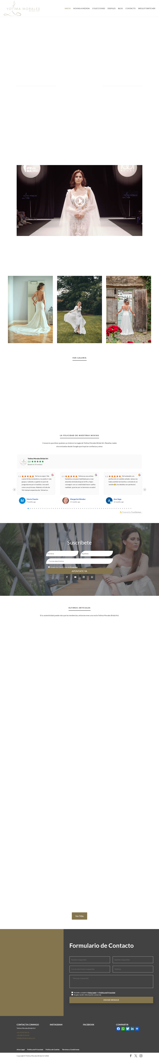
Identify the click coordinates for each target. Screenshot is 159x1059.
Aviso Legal (92, 993)
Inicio (68, 8)
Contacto (130, 8)
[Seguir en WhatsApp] (92, 577)
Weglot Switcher (146, 8)
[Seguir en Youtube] (75, 577)
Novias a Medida (81, 8)
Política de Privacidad (107, 993)
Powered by (131, 512)
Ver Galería (80, 358)
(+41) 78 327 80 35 (15, 951)
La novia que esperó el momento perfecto (38, 793)
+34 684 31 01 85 (23, 1035)
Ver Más (79, 916)
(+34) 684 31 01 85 (15, 958)
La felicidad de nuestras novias (79, 435)
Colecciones (98, 8)
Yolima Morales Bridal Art (38, 458)
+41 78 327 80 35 (23, 1032)
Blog (120, 8)
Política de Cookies (52, 1049)
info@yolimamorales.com (18, 965)
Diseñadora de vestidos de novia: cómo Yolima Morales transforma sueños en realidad (58, 699)
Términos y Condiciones (70, 1049)
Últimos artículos (80, 608)
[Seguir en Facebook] (67, 577)
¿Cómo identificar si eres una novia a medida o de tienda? (45, 891)
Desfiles (111, 8)
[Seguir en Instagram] (84, 577)
